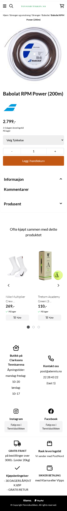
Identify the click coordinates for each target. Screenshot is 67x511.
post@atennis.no (51, 371)
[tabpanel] (17, 284)
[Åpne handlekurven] (62, 6)
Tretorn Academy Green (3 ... (49, 299)
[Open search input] (11, 6)
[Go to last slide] (9, 285)
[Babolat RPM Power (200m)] (33, 54)
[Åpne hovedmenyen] (4, 6)
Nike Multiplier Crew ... (15, 299)
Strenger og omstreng (20, 15)
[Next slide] (58, 285)
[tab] (28, 327)
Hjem (6, 15)
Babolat (46, 15)
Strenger (36, 15)
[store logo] (33, 6)
